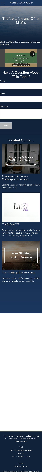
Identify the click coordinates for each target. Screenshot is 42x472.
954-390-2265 (23, 466)
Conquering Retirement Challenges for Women (15, 178)
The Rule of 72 (10, 224)
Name (2, 81)
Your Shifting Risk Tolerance (18, 272)
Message (4, 106)
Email (2, 93)
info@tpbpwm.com (21, 441)
